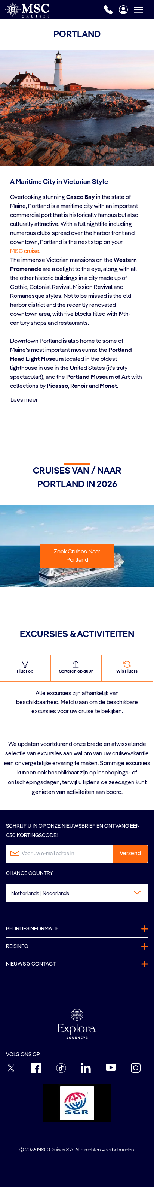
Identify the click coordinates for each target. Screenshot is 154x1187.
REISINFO (17, 946)
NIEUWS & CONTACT (31, 964)
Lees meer (24, 400)
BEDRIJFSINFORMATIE (32, 928)
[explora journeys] (77, 1023)
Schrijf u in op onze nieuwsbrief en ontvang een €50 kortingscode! (73, 831)
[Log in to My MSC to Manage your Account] (123, 9)
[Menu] (144, 9)
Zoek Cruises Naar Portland (77, 556)
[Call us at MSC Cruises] (108, 9)
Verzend (130, 854)
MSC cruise (24, 251)
